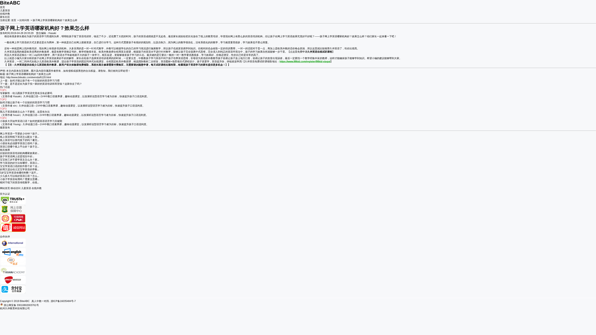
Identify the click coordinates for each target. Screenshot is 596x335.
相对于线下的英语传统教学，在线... (19, 182)
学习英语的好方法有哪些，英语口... (19, 163)
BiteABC (10, 3)
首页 (2, 7)
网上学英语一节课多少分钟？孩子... (19, 133)
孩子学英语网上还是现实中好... (17, 156)
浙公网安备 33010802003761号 (21, 305)
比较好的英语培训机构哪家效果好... (19, 153)
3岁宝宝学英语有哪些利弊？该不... (19, 172)
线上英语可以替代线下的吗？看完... (19, 140)
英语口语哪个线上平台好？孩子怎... (19, 146)
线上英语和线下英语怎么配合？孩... (19, 137)
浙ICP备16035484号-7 (63, 301)
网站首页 (5, 188)
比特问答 (24, 20)
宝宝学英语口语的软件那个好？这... (19, 166)
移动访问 (15, 188)
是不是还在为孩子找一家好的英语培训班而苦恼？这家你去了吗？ (46, 84)
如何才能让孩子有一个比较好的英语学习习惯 (35, 80)
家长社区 (5, 17)
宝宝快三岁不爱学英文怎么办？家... (19, 159)
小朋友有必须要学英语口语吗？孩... (19, 143)
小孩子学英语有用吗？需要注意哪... (19, 179)
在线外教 (5, 13)
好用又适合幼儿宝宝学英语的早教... (19, 169)
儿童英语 (5, 10)
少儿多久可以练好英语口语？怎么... (19, 176)
